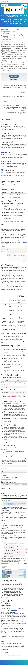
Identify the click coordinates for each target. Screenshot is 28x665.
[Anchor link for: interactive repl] (15, 142)
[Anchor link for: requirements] (21, 181)
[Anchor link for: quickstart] (21, 375)
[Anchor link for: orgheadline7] (9, 523)
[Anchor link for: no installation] (13, 161)
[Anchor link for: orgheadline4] (18, 456)
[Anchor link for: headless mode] (14, 170)
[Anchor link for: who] (20, 201)
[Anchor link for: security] (19, 425)
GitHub (5, 439)
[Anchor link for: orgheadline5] (8, 442)
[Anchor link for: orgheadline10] (10, 641)
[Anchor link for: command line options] (17, 482)
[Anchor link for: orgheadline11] (9, 653)
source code (14, 610)
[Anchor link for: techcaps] (21, 346)
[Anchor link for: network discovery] (16, 124)
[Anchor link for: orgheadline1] (7, 224)
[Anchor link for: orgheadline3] (17, 445)
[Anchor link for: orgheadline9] (20, 581)
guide (9, 597)
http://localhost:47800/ (6, 479)
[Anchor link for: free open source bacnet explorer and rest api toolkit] (19, 17)
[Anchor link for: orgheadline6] (6, 491)
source (18, 447)
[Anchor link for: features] (13, 119)
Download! (15, 76)
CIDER (2, 514)
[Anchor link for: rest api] (11, 133)
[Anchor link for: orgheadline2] (14, 265)
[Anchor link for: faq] (11, 603)
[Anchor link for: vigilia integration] (15, 152)
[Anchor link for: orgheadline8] (11, 488)
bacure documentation (8, 519)
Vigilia (10, 154)
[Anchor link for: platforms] (23, 401)
